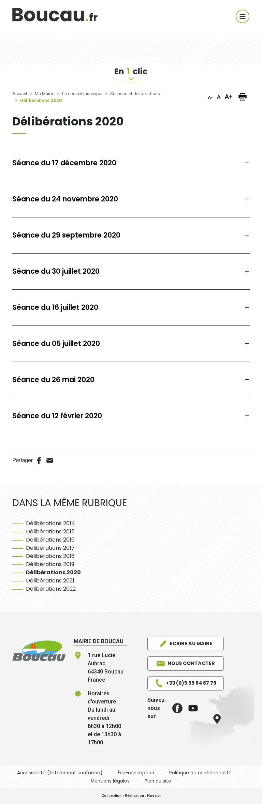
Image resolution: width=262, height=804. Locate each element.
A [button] (219, 97)
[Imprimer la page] (242, 96)
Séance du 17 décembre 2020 (64, 163)
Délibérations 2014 (50, 523)
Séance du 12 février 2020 (57, 416)
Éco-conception (136, 773)
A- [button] (210, 97)
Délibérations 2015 (50, 531)
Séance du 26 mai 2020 (53, 380)
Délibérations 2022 (51, 589)
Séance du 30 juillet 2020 (56, 271)
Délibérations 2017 (50, 548)
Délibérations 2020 (53, 572)
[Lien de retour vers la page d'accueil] (39, 650)
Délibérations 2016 (50, 540)
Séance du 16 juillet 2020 (55, 307)
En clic (131, 71)
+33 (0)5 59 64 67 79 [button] (191, 683)
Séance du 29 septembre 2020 (66, 235)
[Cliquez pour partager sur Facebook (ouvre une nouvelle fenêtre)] (38, 460)
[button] (175, 708)
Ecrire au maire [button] (191, 643)
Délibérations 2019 (50, 564)
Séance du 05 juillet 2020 (56, 343)
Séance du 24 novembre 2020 (65, 199)
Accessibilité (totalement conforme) (60, 773)
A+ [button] (229, 97)
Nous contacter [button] (191, 663)
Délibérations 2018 (50, 556)
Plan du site (158, 781)
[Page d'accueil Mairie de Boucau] (55, 19)
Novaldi (154, 795)
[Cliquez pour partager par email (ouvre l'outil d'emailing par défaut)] (49, 460)
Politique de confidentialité (200, 773)
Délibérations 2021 (50, 581)
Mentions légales (110, 781)
